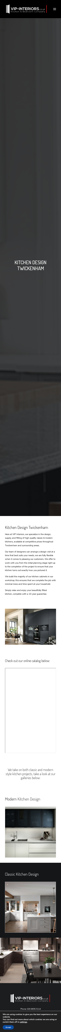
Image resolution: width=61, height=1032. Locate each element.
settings (23, 1022)
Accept (8, 1027)
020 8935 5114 (34, 1009)
